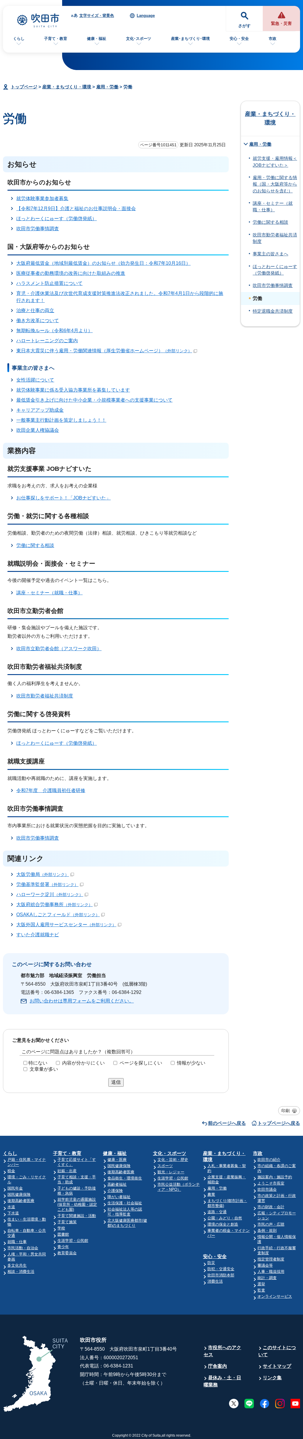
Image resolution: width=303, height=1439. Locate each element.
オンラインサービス (274, 1296)
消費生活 (215, 1281)
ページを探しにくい (141, 1062)
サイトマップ (277, 1366)
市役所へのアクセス (222, 1351)
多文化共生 (17, 1265)
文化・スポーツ (169, 1153)
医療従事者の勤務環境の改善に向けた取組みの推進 (70, 273)
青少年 (63, 1247)
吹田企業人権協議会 (37, 430)
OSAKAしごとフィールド (58, 914)
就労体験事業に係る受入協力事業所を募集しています (73, 389)
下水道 (13, 1213)
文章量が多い (44, 1069)
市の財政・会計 (270, 1207)
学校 (61, 1228)
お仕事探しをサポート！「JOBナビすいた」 (63, 497)
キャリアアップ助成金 (40, 410)
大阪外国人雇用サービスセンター (66, 924)
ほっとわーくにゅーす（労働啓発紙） (56, 218)
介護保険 (115, 1190)
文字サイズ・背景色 (96, 15)
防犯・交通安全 (220, 1269)
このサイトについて (277, 1351)
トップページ (24, 86)
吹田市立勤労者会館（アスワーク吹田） (58, 648)
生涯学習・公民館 (72, 1240)
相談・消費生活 (20, 1271)
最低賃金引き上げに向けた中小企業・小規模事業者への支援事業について (94, 400)
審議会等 (265, 1265)
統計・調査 (267, 1278)
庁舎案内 (217, 1366)
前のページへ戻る (227, 1123)
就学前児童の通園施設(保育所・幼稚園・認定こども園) (77, 1204)
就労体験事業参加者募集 (42, 198)
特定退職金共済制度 (273, 311)
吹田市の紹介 (269, 1159)
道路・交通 (217, 1212)
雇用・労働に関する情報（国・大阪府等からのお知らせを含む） (275, 184)
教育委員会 (67, 1253)
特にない (37, 1062)
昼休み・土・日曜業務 (222, 1381)
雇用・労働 (107, 86)
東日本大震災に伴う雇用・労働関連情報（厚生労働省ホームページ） (104, 350)
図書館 (63, 1234)
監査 (261, 1290)
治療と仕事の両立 (35, 310)
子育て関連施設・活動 (76, 1216)
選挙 (261, 1284)
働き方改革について (37, 320)
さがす (244, 26)
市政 (272, 38)
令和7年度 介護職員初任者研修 (50, 790)
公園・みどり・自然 (224, 1218)
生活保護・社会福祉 (124, 1203)
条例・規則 (267, 1230)
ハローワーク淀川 (49, 894)
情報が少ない (191, 1062)
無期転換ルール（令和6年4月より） (54, 330)
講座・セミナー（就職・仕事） (49, 592)
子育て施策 (67, 1222)
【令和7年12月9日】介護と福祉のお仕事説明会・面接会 (76, 208)
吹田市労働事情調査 (37, 228)
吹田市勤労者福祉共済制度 (44, 695)
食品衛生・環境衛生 (124, 1178)
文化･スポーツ (138, 38)
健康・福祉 (96, 38)
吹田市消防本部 (220, 1275)
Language (146, 15)
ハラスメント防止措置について (49, 283)
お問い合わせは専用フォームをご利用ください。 (82, 1000)
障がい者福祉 (118, 1197)
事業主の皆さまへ (270, 254)
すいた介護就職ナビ (37, 934)
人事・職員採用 (270, 1271)
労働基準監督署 (47, 884)
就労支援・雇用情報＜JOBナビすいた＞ (275, 161)
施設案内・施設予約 (274, 1177)
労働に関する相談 (35, 545)
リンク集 (272, 1377)
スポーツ (165, 1166)
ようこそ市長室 (270, 1183)
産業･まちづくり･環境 (190, 38)
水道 (11, 1207)
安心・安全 (239, 38)
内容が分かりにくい (83, 1062)
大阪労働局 (42, 874)
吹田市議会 (267, 1189)
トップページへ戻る (278, 1123)
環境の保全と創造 (222, 1224)
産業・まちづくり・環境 (66, 86)
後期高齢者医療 (20, 1200)
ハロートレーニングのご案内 (47, 340)
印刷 (285, 1110)
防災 (211, 1262)
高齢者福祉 (117, 1184)
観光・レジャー (170, 1172)
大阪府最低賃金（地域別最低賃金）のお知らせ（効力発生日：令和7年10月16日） (103, 263)
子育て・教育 (55, 38)
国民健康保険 (18, 1194)
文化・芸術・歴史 (172, 1159)
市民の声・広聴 (270, 1224)
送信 (116, 1082)
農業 (211, 1194)
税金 (11, 1171)
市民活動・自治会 (22, 1248)
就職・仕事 (17, 1242)
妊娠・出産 (67, 1171)
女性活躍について (35, 379)
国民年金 (15, 1188)
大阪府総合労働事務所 (54, 904)
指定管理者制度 (270, 1259)
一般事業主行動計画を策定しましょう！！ (61, 420)
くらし (19, 38)
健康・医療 (117, 1159)
